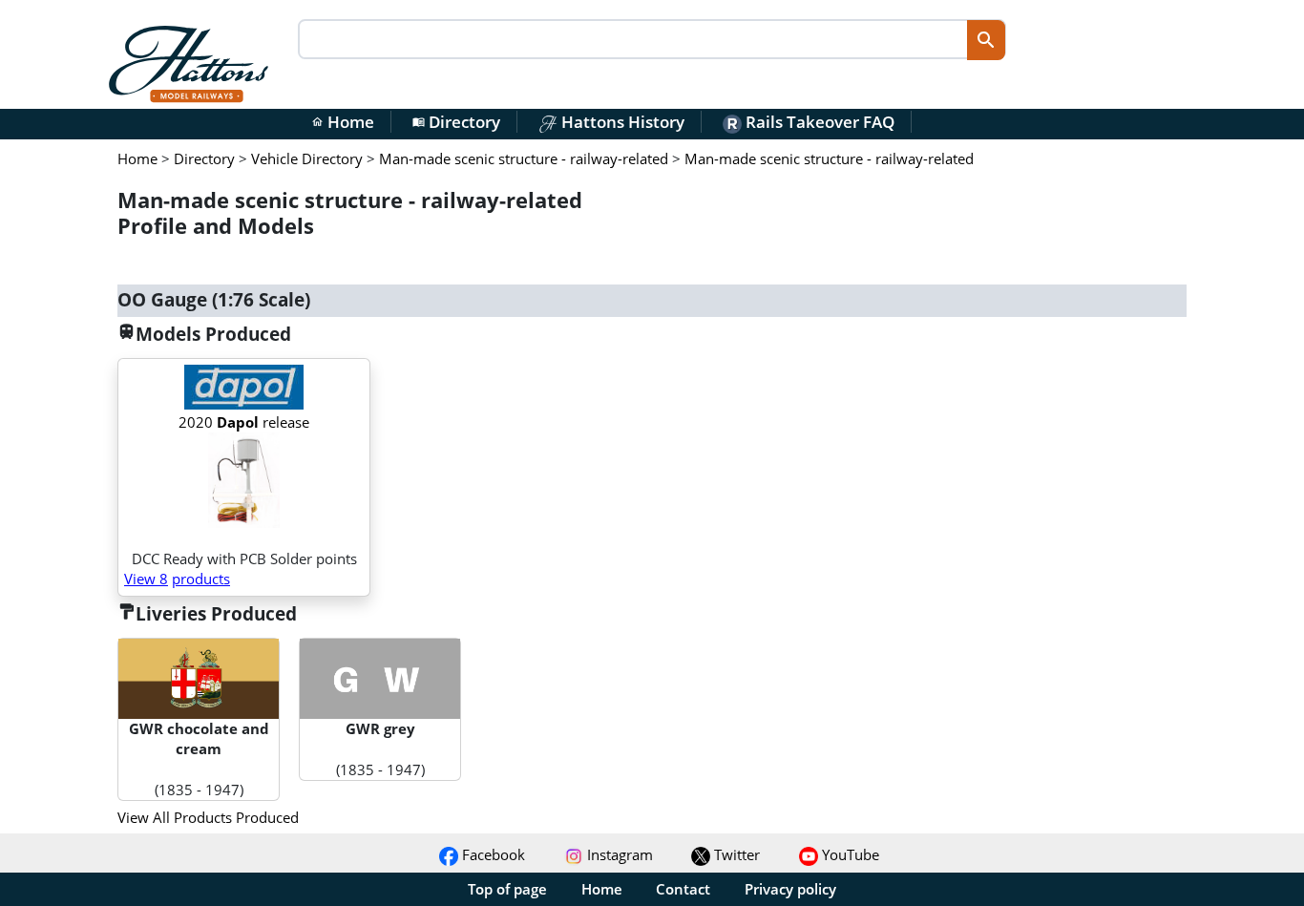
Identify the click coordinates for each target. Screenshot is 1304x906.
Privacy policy (790, 888)
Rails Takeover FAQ (818, 122)
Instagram (618, 854)
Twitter (735, 854)
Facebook (491, 854)
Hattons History (620, 122)
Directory (456, 122)
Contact (683, 888)
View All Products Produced (208, 817)
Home (342, 122)
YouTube (848, 854)
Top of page (507, 888)
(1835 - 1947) (199, 759)
